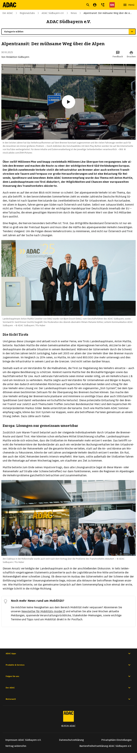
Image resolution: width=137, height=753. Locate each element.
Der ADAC (10, 687)
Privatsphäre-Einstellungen (116, 739)
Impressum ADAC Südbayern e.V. (23, 739)
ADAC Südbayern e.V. (53, 13)
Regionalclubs (27, 13)
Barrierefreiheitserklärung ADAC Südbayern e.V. (106, 745)
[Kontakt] (103, 5)
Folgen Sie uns (12, 676)
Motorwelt (11, 699)
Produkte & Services (15, 665)
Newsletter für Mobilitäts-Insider (41, 611)
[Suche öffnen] (88, 5)
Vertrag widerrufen (15, 745)
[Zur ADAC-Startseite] (9, 5)
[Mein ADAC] (95, 5)
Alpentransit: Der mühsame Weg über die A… (108, 13)
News (74, 13)
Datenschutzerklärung (71, 739)
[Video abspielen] (68, 102)
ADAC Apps (11, 653)
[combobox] (64, 5)
